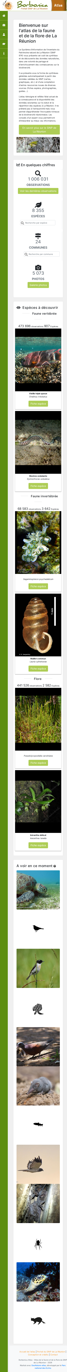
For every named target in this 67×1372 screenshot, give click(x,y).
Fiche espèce (38, 888)
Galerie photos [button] (38, 285)
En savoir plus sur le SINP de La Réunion (39, 129)
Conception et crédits (38, 1355)
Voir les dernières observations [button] (38, 191)
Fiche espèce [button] (38, 403)
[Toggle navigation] (6, 5)
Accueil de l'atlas (27, 1352)
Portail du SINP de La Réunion (51, 1352)
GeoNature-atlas (38, 1365)
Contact (54, 1355)
